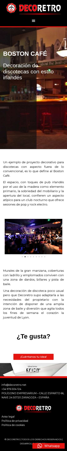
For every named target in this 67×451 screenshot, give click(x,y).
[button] (33, 20)
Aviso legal (8, 416)
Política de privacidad (15, 420)
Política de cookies (13, 425)
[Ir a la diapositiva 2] (25, 256)
